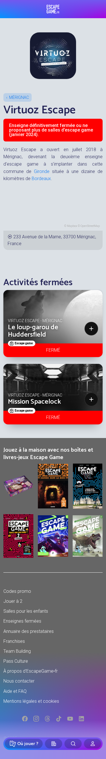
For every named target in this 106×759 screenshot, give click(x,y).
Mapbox (72, 226)
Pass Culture (15, 661)
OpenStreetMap (90, 226)
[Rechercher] (73, 743)
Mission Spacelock (34, 401)
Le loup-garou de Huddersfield (33, 331)
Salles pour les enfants (25, 611)
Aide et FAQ (15, 691)
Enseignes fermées (22, 621)
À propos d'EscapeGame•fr (30, 671)
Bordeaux (41, 178)
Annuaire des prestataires (28, 631)
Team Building (17, 651)
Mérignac (19, 97)
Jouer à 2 (12, 601)
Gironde (41, 171)
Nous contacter (18, 681)
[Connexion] (92, 743)
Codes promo (17, 591)
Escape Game (53, 9)
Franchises (14, 641)
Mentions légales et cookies (31, 701)
